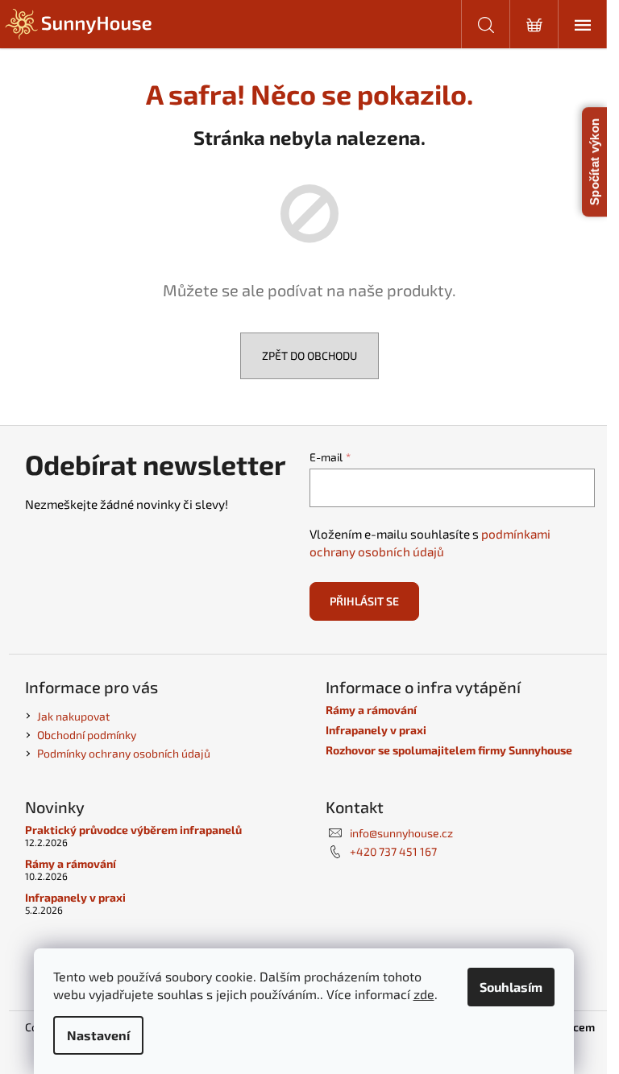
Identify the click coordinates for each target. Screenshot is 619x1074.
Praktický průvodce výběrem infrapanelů (133, 830)
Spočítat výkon (594, 161)
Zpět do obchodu (309, 355)
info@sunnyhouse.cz (401, 833)
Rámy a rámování (371, 710)
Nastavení (98, 1035)
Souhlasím (511, 986)
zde (423, 994)
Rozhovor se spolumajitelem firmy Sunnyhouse (449, 750)
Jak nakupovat (73, 716)
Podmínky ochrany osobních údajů (123, 753)
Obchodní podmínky (86, 734)
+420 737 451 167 (393, 851)
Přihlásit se (364, 601)
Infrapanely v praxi (376, 730)
